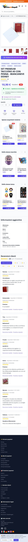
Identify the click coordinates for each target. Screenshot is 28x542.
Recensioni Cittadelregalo (7, 514)
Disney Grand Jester (5, 466)
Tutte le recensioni (6, 263)
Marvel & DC (4, 446)
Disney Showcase (5, 464)
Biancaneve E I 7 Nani (16, 63)
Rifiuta (11, 540)
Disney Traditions (5, 460)
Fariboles (3, 477)
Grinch (2, 450)
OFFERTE (3, 65)
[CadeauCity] (2, 531)
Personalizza (4, 540)
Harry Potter (4, 444)
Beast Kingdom (4, 475)
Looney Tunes (4, 452)
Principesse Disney (5, 63)
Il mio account (4, 488)
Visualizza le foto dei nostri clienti (15, 57)
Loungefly (3, 458)
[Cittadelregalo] (4, 531)
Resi (2, 496)
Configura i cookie (5, 498)
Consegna (3, 494)
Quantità (3, 102)
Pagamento (3, 508)
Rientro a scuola (17, 65)
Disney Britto (4, 462)
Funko (2, 479)
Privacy (2, 510)
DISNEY (24, 63)
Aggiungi (9, 143)
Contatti (3, 492)
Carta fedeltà (4, 504)
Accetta (16, 540)
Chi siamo (3, 512)
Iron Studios (4, 481)
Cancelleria (10, 65)
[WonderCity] (6, 531)
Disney (4, 230)
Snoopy (2, 448)
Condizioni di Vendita (6, 506)
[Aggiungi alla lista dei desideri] (24, 105)
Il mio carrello (4, 490)
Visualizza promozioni (18, 1)
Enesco (2, 473)
